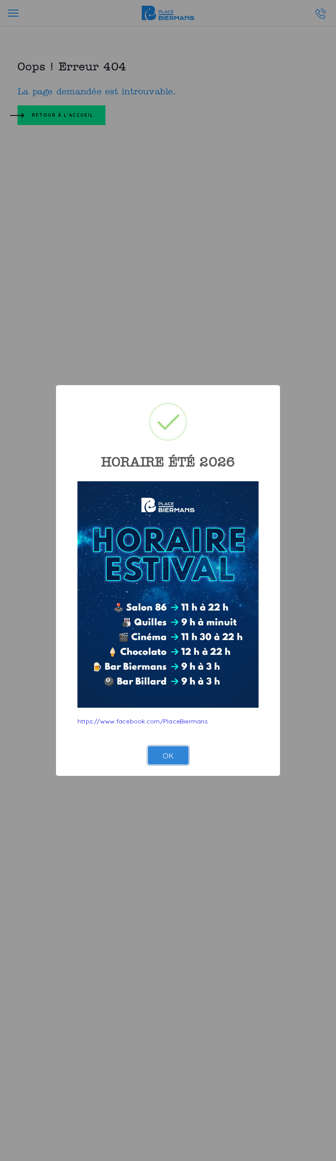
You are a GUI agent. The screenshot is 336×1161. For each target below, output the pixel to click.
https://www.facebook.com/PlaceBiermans (142, 721)
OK (168, 755)
